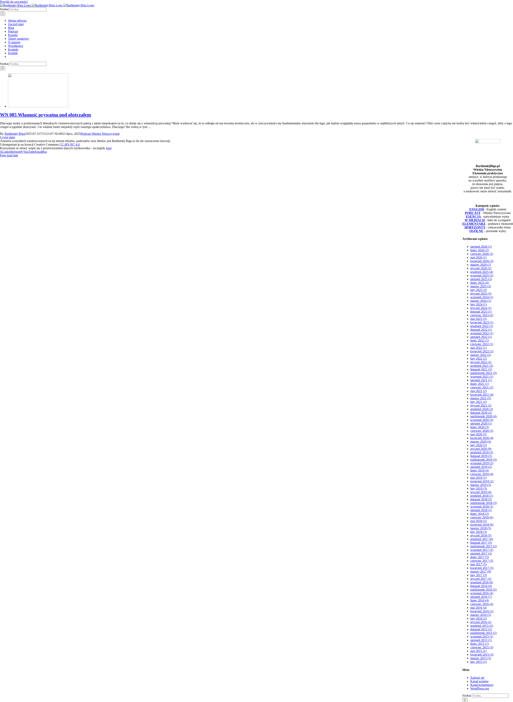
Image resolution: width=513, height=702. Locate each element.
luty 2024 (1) (478, 304)
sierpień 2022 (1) (481, 337)
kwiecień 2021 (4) (481, 394)
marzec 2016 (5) (480, 615)
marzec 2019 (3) (480, 485)
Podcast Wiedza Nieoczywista (100, 133)
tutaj (108, 148)
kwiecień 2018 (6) (481, 524)
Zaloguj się (477, 677)
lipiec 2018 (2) (479, 513)
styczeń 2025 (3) (480, 293)
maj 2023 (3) (478, 319)
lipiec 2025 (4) (479, 282)
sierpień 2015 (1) (481, 640)
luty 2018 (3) (478, 532)
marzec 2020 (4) (480, 441)
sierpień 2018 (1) (481, 510)
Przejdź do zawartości (14, 1)
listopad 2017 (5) (481, 542)
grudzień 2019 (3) (481, 452)
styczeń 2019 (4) (480, 492)
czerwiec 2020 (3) (481, 430)
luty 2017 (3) (478, 575)
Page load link (9, 155)
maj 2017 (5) (478, 564)
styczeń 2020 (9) (480, 448)
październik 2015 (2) (483, 633)
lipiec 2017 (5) (479, 557)
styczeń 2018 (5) (480, 535)
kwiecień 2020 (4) (481, 438)
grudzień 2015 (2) (481, 625)
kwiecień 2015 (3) (481, 654)
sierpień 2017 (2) (481, 553)
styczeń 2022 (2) (480, 362)
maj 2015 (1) (478, 651)
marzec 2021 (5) (480, 398)
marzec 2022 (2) (480, 355)
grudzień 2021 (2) (481, 365)
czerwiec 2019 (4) (481, 474)
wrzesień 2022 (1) (481, 333)
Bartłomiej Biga (15, 133)
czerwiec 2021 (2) (481, 387)
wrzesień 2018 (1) (481, 506)
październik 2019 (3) (483, 459)
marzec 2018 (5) (480, 528)
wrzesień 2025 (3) (481, 275)
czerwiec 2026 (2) (481, 254)
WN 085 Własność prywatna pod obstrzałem (45, 114)
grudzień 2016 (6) (481, 582)
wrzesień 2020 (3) (481, 420)
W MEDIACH (475, 220)
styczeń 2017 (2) (480, 578)
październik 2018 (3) (483, 503)
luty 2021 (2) (478, 402)
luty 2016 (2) (478, 618)
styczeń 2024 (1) (480, 308)
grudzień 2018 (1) (481, 495)
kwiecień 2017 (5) (481, 568)
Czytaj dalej (7, 137)
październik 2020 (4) (483, 416)
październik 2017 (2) (483, 546)
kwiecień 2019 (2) (481, 481)
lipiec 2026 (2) (479, 250)
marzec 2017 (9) (480, 571)
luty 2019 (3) (478, 488)
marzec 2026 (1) (480, 264)
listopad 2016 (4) (481, 586)
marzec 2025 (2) (480, 286)
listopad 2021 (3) (481, 369)
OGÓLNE (476, 231)
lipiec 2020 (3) (479, 427)
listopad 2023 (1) (481, 311)
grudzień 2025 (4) (481, 272)
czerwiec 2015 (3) (481, 647)
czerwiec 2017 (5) (481, 560)
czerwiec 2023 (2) (481, 315)
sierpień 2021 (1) (481, 380)
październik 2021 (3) (483, 373)
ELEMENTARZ (474, 223)
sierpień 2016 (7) (481, 597)
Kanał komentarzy (482, 685)
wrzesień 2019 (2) (481, 463)
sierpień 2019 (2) (481, 467)
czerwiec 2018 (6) (481, 517)
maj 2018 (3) (478, 521)
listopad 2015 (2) (481, 629)
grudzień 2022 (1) (481, 326)
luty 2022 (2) (478, 358)
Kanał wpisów (479, 681)
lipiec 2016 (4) (479, 600)
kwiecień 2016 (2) (481, 611)
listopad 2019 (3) (481, 456)
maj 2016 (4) (478, 607)
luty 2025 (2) (478, 290)
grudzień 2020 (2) (481, 409)
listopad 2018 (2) (481, 499)
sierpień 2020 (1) (481, 423)
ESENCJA (473, 216)
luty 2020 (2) (478, 445)
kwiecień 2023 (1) (481, 322)
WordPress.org (479, 688)
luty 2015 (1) (478, 661)
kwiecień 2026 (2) (481, 261)
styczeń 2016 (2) (480, 622)
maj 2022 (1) (478, 347)
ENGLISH (476, 209)
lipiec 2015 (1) (479, 643)
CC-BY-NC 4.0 (70, 144)
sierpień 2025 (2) (481, 279)
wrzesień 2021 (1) (481, 376)
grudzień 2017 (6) (481, 539)
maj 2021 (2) (478, 391)
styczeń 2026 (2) (480, 268)
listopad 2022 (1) (481, 329)
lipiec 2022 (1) (479, 340)
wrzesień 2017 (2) (481, 550)
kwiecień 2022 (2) (481, 351)
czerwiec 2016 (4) (481, 604)
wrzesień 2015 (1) (481, 636)
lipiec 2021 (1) (479, 383)
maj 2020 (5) (478, 434)
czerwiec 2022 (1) (481, 344)
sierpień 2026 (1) (481, 246)
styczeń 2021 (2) (480, 405)
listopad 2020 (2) (481, 412)
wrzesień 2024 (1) (481, 297)
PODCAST (473, 213)
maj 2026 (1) (478, 257)
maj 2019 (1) (478, 477)
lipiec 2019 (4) (479, 470)
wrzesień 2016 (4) (481, 593)
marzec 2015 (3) (480, 658)
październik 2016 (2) (483, 589)
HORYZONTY (475, 227)
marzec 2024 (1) (480, 300)
